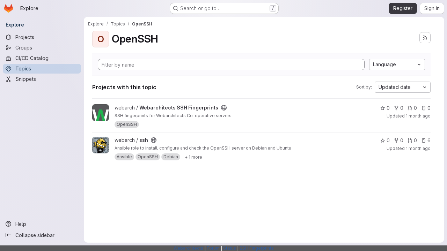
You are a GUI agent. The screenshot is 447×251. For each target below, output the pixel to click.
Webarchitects (188, 248)
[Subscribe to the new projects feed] (425, 37)
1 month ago (418, 116)
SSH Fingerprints (257, 248)
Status (229, 248)
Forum (213, 248)
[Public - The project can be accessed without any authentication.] (224, 108)
